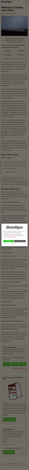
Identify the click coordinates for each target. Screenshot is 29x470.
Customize (14, 243)
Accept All (8, 241)
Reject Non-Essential (19, 241)
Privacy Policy (13, 237)
